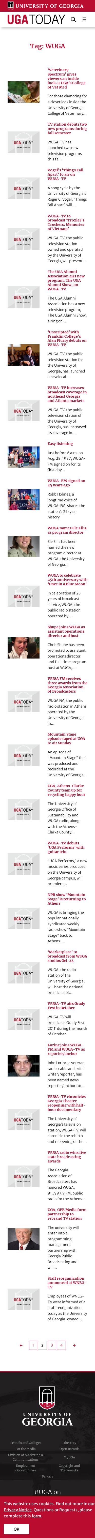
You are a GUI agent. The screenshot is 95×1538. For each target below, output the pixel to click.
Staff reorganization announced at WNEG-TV (67, 1282)
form (36, 1515)
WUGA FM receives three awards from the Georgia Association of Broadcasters (67, 685)
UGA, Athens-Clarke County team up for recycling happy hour (66, 790)
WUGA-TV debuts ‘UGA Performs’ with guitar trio (66, 847)
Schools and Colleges (25, 1443)
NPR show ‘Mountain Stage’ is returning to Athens (67, 899)
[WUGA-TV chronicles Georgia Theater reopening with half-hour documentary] (24, 1119)
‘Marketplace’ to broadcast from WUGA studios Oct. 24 (67, 956)
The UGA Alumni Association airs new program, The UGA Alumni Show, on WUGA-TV (66, 280)
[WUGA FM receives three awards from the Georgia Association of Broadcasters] (24, 701)
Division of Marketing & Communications (25, 1457)
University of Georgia (47, 1406)
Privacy (47, 1476)
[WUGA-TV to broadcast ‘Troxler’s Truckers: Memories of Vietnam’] (24, 239)
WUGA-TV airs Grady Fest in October (66, 1006)
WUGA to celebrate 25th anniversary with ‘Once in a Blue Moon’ (67, 579)
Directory (69, 1443)
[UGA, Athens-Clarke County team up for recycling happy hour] (24, 809)
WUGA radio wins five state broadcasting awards (67, 1157)
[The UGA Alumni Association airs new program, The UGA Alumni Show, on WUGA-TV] (24, 297)
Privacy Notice (18, 1509)
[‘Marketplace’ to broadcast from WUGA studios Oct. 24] (24, 972)
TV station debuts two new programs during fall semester (67, 128)
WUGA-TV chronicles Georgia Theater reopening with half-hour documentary (67, 1103)
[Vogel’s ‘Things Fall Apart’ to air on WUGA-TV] (24, 188)
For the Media (25, 1449)
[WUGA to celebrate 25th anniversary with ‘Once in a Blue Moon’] (24, 596)
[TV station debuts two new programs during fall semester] (24, 142)
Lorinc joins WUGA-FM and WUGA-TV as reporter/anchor (66, 1049)
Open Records (69, 1449)
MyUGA (69, 1457)
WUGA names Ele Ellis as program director (67, 530)
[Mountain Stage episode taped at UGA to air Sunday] (24, 755)
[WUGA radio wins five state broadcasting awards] (24, 1176)
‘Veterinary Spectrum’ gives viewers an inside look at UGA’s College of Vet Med (67, 78)
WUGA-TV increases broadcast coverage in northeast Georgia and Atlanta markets (67, 394)
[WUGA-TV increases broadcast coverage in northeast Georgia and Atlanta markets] (24, 410)
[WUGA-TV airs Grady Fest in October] (24, 1019)
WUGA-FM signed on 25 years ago (66, 483)
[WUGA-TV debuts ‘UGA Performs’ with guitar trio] (24, 864)
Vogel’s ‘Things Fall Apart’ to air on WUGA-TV (65, 174)
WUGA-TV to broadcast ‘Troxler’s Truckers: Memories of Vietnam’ (66, 222)
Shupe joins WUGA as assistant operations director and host (66, 631)
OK (17, 1529)
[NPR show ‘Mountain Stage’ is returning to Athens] (24, 918)
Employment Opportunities (25, 1468)
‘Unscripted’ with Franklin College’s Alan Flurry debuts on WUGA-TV (67, 338)
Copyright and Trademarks (69, 1468)
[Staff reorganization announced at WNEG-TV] (24, 1299)
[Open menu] (84, 19)
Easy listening (60, 444)
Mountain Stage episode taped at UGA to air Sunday (66, 738)
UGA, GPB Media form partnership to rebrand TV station (67, 1214)
